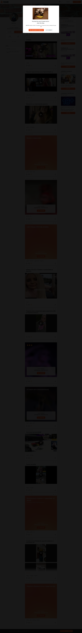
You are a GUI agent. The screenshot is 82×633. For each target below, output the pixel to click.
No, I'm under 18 (49, 30)
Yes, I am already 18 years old (36, 30)
